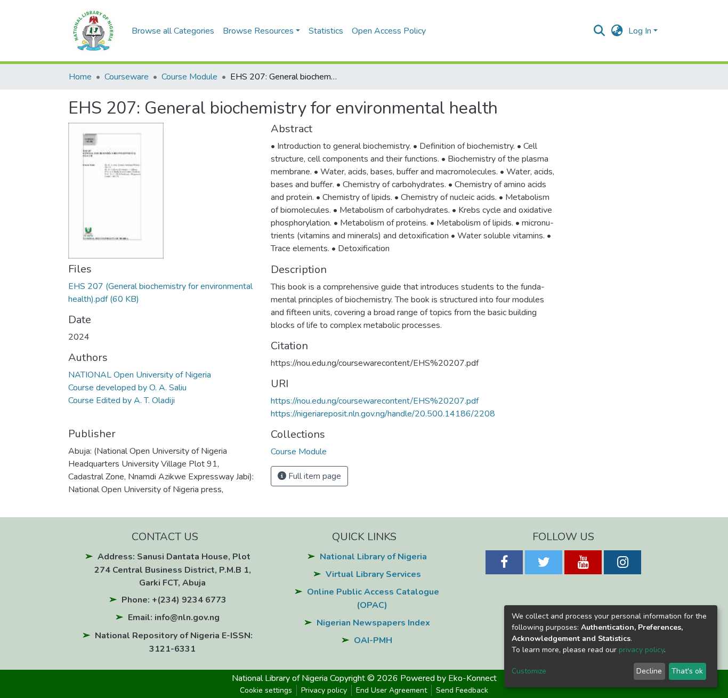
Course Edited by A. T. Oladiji (121, 400)
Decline (649, 671)
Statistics (326, 31)
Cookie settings (266, 690)
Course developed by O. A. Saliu (127, 388)
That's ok (687, 671)
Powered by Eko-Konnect (448, 678)
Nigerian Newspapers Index (373, 623)
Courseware (126, 77)
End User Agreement (391, 690)
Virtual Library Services (373, 574)
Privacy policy (324, 690)
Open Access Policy (389, 31)
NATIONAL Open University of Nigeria (139, 375)
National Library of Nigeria (373, 557)
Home (80, 77)
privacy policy (641, 650)
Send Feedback (462, 690)
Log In (639, 31)
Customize (529, 671)
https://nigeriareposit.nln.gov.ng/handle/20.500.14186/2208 (383, 414)
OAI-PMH (373, 640)
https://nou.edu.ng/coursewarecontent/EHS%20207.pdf (375, 401)
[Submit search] (599, 31)
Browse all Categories (173, 31)
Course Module (189, 77)
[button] (617, 31)
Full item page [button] (313, 476)
